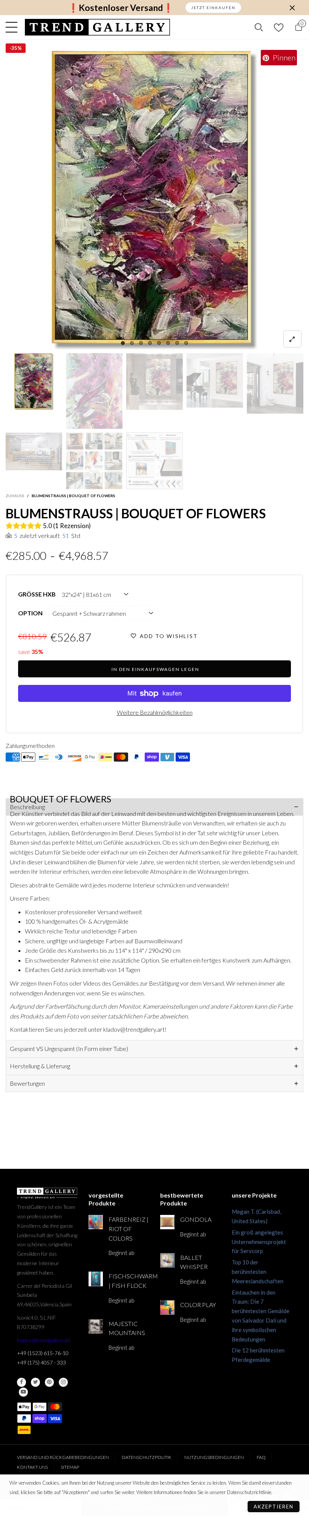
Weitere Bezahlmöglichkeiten (155, 712)
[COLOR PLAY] (167, 1307)
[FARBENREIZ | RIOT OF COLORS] (96, 1222)
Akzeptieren (274, 1507)
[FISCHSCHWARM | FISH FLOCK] (96, 1279)
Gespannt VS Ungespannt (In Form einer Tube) (69, 1048)
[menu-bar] (13, 27)
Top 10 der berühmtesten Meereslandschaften (257, 1271)
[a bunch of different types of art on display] (154, 461)
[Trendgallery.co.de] (97, 27)
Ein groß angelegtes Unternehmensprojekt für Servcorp (259, 1242)
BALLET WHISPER (194, 1262)
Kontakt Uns (32, 1467)
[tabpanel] (154, 200)
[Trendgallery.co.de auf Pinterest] (49, 1382)
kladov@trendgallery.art (44, 1340)
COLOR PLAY (198, 1304)
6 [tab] (168, 343)
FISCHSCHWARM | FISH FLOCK (129, 1280)
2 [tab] (132, 343)
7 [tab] (177, 343)
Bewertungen (27, 1083)
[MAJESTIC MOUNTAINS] (96, 1326)
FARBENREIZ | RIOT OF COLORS (128, 1229)
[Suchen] (259, 27)
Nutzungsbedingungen (214, 1457)
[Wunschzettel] (279, 27)
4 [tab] (150, 343)
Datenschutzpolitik (146, 1457)
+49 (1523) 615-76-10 (43, 1353)
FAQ (261, 1457)
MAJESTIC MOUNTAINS (127, 1328)
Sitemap (70, 1467)
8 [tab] (186, 343)
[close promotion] (292, 7)
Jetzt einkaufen (213, 7)
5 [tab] (159, 343)
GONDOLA (195, 1219)
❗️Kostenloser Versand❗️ (121, 7)
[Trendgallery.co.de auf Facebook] (21, 1382)
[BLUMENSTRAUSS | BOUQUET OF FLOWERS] (154, 200)
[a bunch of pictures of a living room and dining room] (94, 461)
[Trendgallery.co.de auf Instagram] (63, 1382)
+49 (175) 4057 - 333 (41, 1362)
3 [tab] (141, 343)
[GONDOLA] (167, 1222)
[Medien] (292, 339)
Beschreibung (27, 806)
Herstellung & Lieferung (40, 1065)
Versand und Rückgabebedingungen (63, 1457)
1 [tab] (123, 343)
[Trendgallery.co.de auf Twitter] (35, 1382)
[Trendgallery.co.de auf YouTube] (23, 1392)
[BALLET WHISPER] (167, 1260)
